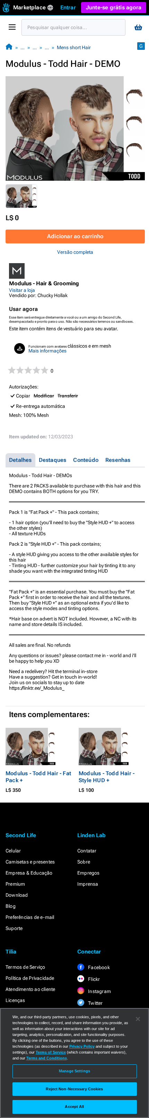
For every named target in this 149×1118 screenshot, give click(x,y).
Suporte (14, 928)
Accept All (74, 1106)
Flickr (93, 979)
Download (17, 895)
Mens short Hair (74, 47)
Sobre (83, 862)
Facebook (98, 967)
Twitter (95, 1003)
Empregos (88, 873)
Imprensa (87, 884)
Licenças (15, 1000)
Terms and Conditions (46, 1058)
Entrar (68, 7)
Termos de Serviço (25, 967)
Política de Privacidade (30, 978)
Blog (11, 906)
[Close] (138, 1019)
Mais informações (47, 351)
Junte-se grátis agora (113, 7)
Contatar (87, 850)
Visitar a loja (22, 290)
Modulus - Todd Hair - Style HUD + (106, 777)
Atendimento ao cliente (30, 989)
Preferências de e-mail (30, 917)
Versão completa (75, 252)
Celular (13, 850)
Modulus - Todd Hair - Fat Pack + (38, 777)
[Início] (9, 47)
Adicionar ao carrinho (75, 236)
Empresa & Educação (29, 873)
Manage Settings (74, 1071)
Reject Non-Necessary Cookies (74, 1089)
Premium (15, 884)
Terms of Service (51, 1052)
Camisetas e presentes (30, 862)
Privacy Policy (82, 1046)
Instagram (99, 991)
